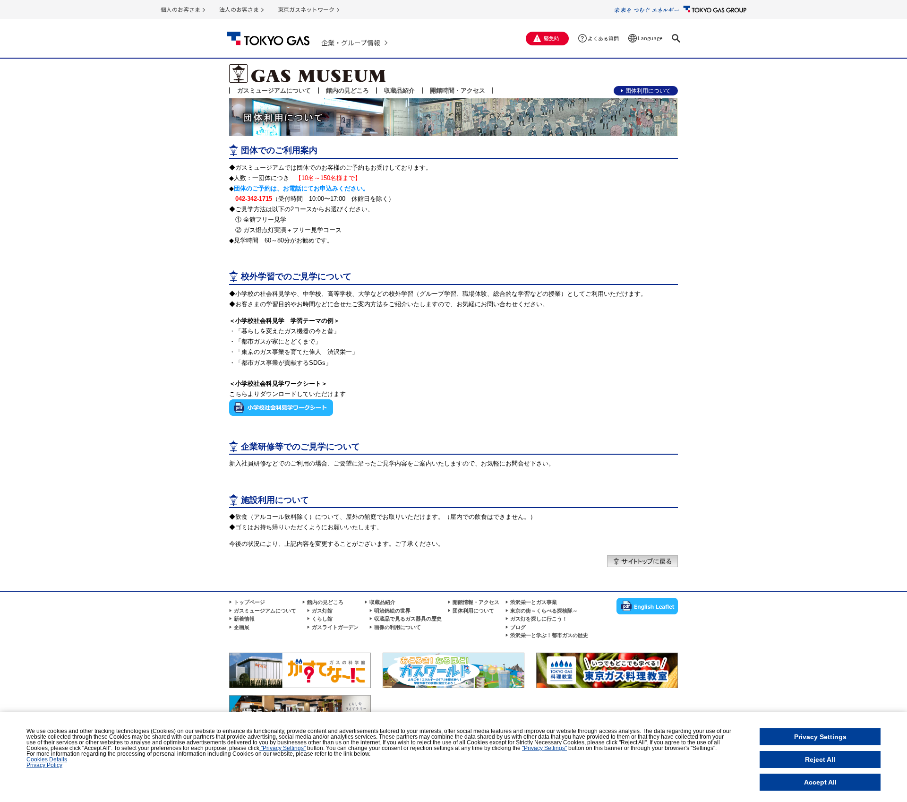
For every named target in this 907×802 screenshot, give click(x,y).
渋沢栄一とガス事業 (533, 602)
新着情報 (244, 618)
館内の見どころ (347, 90)
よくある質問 (603, 38)
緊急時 (551, 38)
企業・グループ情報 (350, 42)
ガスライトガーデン (335, 627)
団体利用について (648, 90)
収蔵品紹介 (399, 90)
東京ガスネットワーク (306, 9)
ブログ (518, 627)
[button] (676, 38)
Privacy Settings (820, 737)
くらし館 (322, 618)
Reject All (820, 759)
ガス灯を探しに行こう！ (538, 618)
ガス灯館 (322, 610)
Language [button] (650, 38)
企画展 (241, 627)
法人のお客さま (239, 9)
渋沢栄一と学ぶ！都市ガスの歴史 (549, 635)
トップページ (249, 602)
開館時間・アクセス (457, 90)
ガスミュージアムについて (274, 90)
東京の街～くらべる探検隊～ (544, 610)
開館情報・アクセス (476, 602)
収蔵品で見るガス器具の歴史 (408, 618)
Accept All (820, 782)
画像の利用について (397, 627)
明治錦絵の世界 (392, 610)
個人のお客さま (180, 9)
